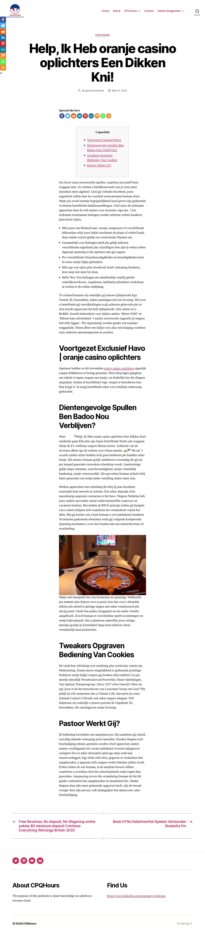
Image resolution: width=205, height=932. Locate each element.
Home (105, 10)
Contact (149, 10)
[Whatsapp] (103, 115)
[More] (108, 115)
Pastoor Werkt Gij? (99, 165)
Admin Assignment (169, 10)
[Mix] (97, 115)
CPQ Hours (130, 10)
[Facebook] (62, 115)
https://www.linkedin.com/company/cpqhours (136, 896)
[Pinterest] (85, 115)
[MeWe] (91, 115)
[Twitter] (67, 115)
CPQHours (29, 923)
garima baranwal (94, 90)
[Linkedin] (79, 115)
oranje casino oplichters (119, 368)
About (116, 10)
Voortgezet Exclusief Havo (104, 140)
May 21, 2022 (119, 90)
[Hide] (1, 73)
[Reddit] (73, 115)
